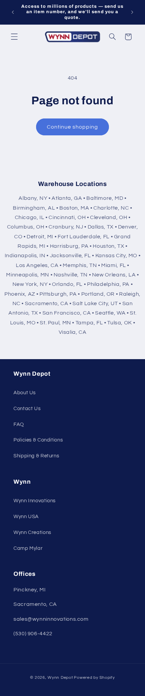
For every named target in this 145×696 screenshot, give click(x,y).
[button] (14, 37)
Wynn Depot (60, 677)
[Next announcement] (132, 12)
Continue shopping (72, 127)
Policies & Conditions (38, 440)
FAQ (18, 424)
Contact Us (26, 408)
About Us (24, 392)
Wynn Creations (32, 532)
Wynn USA (26, 516)
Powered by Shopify (94, 677)
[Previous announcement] (12, 12)
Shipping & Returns (36, 455)
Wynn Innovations (34, 500)
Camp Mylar (27, 548)
